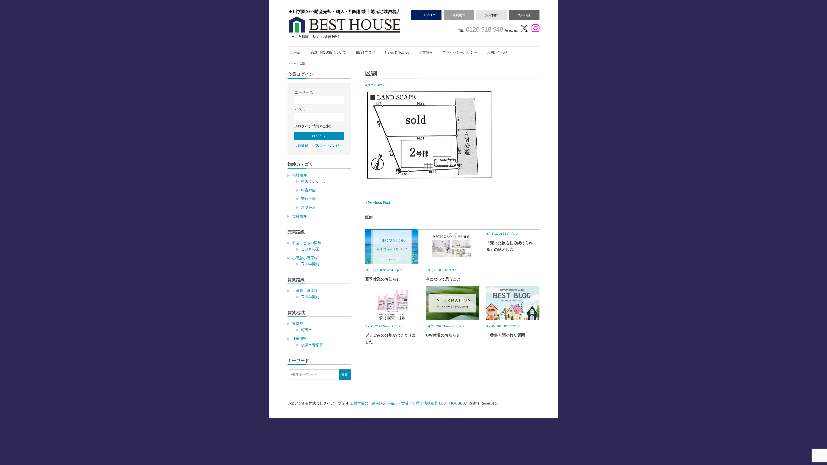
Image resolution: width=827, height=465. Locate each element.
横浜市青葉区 (312, 345)
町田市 (306, 330)
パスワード (304, 109)
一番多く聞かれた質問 (505, 335)
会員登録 (301, 145)
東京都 (297, 323)
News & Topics (397, 52)
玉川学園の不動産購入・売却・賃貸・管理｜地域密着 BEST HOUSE (406, 403)
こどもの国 (310, 249)
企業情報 (426, 52)
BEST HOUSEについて (328, 52)
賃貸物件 (491, 15)
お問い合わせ (497, 52)
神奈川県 (299, 338)
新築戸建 (308, 207)
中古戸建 (308, 190)
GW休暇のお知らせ (443, 335)
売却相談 (524, 15)
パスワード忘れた (326, 145)
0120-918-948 (484, 29)
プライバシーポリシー (460, 52)
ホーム (295, 52)
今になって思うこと (443, 279)
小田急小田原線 (305, 258)
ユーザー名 (304, 92)
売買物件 (458, 15)
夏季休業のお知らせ (382, 279)
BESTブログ (426, 15)
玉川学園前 (310, 264)
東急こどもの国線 (306, 243)
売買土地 (308, 199)
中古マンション (314, 181)
